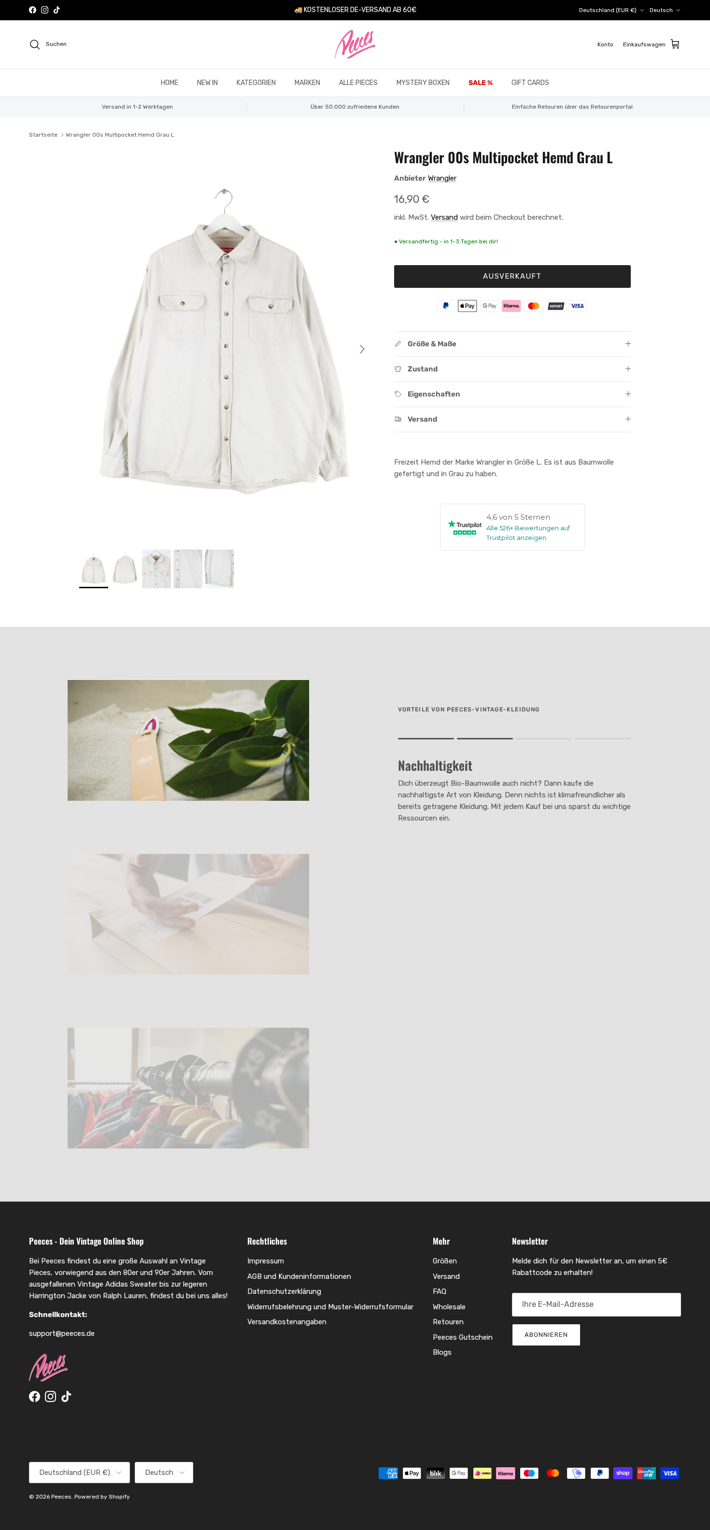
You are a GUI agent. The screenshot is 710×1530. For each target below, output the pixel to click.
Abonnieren (546, 1334)
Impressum (265, 1261)
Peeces (61, 1496)
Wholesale (449, 1307)
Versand (444, 217)
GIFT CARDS (530, 83)
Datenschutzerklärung (284, 1291)
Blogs (442, 1352)
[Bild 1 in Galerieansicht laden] (226, 344)
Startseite (43, 134)
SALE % (481, 83)
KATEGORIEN (256, 83)
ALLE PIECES (358, 83)
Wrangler (442, 178)
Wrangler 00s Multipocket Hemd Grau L (120, 134)
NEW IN (207, 83)
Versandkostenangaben (287, 1322)
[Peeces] (355, 44)
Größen (445, 1261)
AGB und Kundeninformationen (299, 1276)
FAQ (439, 1291)
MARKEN (307, 83)
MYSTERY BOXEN (423, 83)
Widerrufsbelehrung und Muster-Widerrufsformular (330, 1307)
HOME (169, 83)
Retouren (448, 1322)
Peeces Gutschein (463, 1337)
